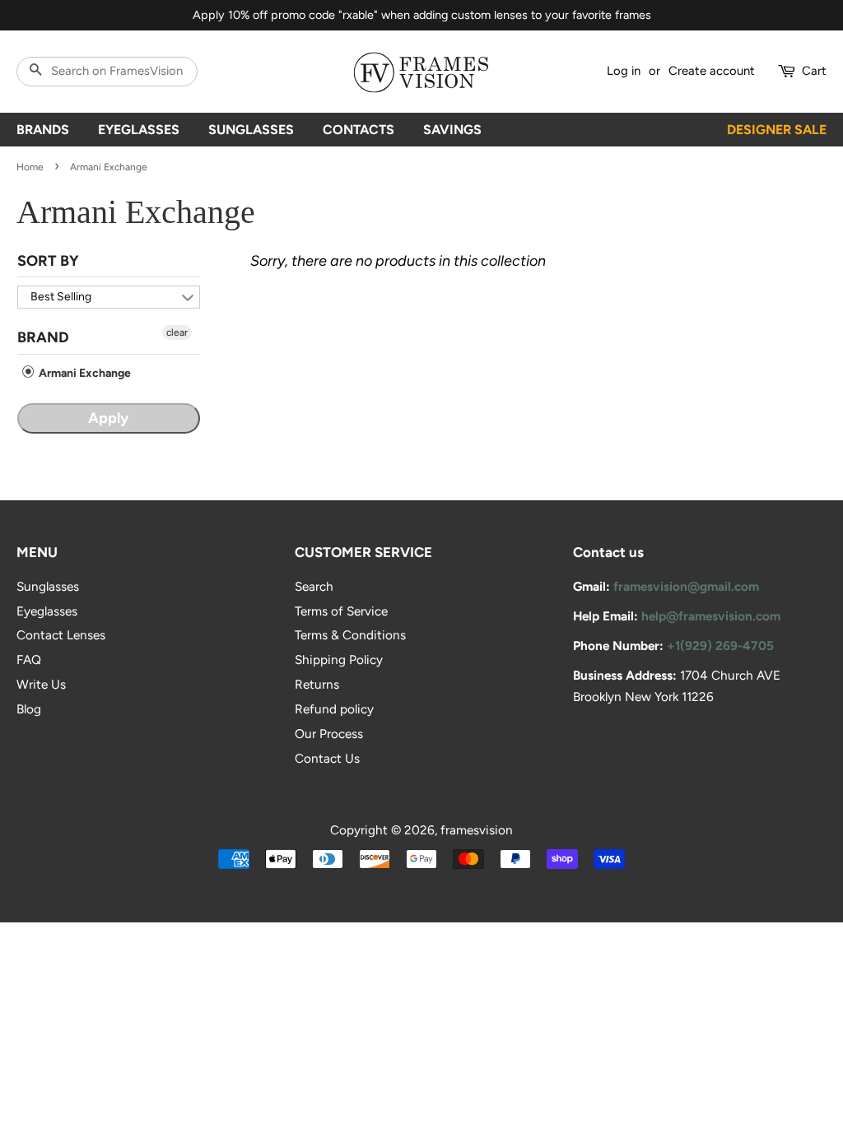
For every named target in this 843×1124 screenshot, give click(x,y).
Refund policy (334, 709)
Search (314, 586)
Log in (623, 70)
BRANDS (42, 129)
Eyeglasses (46, 611)
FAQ (28, 659)
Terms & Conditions (350, 635)
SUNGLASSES (251, 129)
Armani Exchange (83, 373)
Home (30, 167)
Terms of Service (341, 611)
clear (177, 332)
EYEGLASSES (138, 129)
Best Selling (60, 297)
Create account (711, 70)
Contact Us (327, 758)
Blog (28, 709)
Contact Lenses (60, 635)
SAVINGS (452, 129)
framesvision (476, 830)
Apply (108, 418)
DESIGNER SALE (777, 129)
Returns (317, 684)
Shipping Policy (339, 659)
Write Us (41, 684)
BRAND (43, 337)
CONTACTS (358, 129)
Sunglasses (47, 586)
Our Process (329, 733)
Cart (814, 70)
